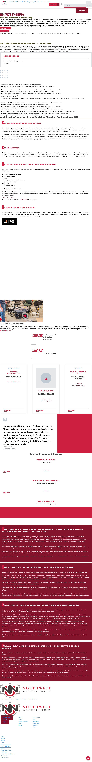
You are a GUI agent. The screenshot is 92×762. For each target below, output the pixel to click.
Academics (12, 699)
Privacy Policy (4, 755)
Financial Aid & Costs (14, 41)
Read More (7, 410)
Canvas (20, 719)
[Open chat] (88, 758)
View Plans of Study (9, 197)
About (32, 699)
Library (20, 723)
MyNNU (20, 717)
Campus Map (36, 723)
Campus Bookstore (23, 721)
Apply (4, 722)
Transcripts (35, 725)
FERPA (2, 748)
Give (34, 719)
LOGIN (89, 5)
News (35, 699)
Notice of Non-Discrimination (8, 754)
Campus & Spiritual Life (21, 699)
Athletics (29, 699)
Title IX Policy (4, 752)
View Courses (4, 41)
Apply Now (4, 31)
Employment (36, 721)
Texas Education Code (6, 750)
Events (20, 725)
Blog (34, 727)
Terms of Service (5, 757)
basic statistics (23, 199)
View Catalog (26, 41)
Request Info (5, 28)
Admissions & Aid (5, 699)
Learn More (6, 471)
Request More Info (5, 330)
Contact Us (81, 10)
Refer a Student (36, 717)
